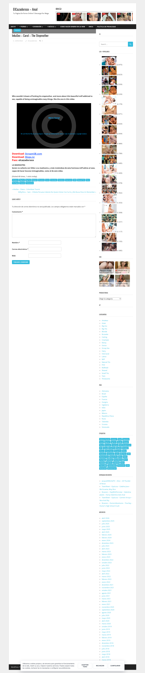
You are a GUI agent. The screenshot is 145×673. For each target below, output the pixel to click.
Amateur (15, 180)
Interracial (69, 180)
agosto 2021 (106, 593)
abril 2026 (105, 518)
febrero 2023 (106, 554)
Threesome (29, 183)
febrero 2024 (106, 538)
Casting (104, 337)
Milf (75, 180)
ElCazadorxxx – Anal (25, 9)
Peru (87, 180)
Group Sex (105, 348)
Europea (125, 448)
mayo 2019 (106, 632)
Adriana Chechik (105, 439)
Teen (103, 376)
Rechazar (100, 666)
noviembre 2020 (108, 607)
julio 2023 (105, 546)
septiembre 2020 (108, 610)
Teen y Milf (103, 465)
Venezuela (105, 427)
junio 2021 (106, 596)
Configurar (115, 666)
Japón (104, 410)
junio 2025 (106, 526)
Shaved (22, 183)
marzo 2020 (106, 624)
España (104, 396)
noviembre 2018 (108, 646)
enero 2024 (106, 540)
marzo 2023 (106, 551)
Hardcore (61, 180)
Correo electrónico (20, 249)
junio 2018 (106, 651)
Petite (125, 457)
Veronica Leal (112, 468)
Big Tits (28, 180)
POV (103, 365)
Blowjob (34, 180)
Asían (104, 323)
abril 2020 (105, 621)
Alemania (105, 391)
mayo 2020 (106, 618)
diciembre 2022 (107, 560)
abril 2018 (105, 657)
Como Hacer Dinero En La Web (72, 27)
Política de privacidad (106, 27)
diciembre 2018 (107, 643)
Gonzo (104, 345)
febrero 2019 (106, 638)
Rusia (104, 419)
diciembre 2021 (107, 585)
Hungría (105, 402)
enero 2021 (106, 604)
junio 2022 (106, 568)
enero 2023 (106, 557)
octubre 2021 (107, 590)
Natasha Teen (104, 457)
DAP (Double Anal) (125, 445)
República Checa (108, 416)
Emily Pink (112, 448)
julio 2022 (105, 565)
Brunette (41, 180)
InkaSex (17, 30)
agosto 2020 (106, 612)
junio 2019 (106, 629)
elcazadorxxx (32, 41)
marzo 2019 (106, 635)
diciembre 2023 (107, 543)
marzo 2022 (106, 576)
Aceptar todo (85, 665)
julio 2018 (105, 649)
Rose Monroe (118, 460)
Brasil (104, 394)
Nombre (16, 243)
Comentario (17, 212)
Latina (104, 356)
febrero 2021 (106, 601)
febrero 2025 (106, 535)
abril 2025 (105, 532)
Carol (47, 180)
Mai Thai (123, 454)
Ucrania (104, 424)
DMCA (91, 27)
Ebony (104, 343)
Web (14, 256)
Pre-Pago (15, 183)
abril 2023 (105, 549)
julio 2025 (105, 524)
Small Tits (105, 373)
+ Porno (22, 27)
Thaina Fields (112, 465)
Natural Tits (81, 180)
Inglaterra (105, 405)
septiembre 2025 (108, 521)
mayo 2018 (106, 654)
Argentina (126, 439)
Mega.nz (30, 156)
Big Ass (22, 180)
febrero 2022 (106, 579)
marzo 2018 (106, 660)
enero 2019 (106, 640)
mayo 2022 (106, 571)
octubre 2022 (107, 563)
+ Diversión (36, 27)
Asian (101, 442)
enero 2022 (106, 582)
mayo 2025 (106, 529)
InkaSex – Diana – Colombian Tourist (26, 189)
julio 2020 (105, 615)
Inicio (13, 27)
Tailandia (105, 421)
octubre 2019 (107, 626)
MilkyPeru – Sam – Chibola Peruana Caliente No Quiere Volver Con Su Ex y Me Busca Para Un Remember (56, 192)
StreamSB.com (33, 153)
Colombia (53, 180)
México (104, 413)
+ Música (50, 27)
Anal (119, 439)
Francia (104, 399)
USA (127, 465)
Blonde (104, 331)
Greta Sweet (109, 451)
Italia (103, 408)
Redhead (105, 368)
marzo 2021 (106, 599)
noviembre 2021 (108, 587)
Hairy (104, 351)
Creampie (105, 340)
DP (101, 448)
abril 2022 (105, 574)
